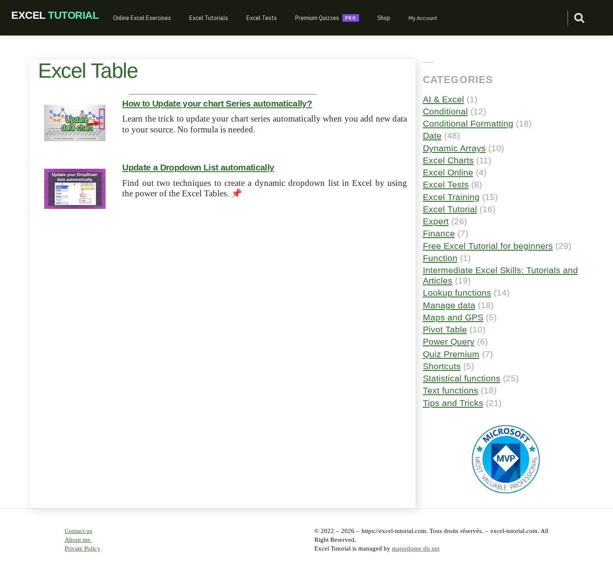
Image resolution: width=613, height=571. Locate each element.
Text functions (450, 390)
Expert (436, 221)
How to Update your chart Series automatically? (217, 103)
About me (78, 539)
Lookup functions (457, 292)
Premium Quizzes (317, 18)
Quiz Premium (451, 354)
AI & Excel (443, 99)
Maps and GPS (453, 317)
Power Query (449, 341)
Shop (383, 18)
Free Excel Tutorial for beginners (488, 246)
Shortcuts (442, 366)
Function (440, 258)
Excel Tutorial (450, 209)
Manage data (449, 305)
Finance (439, 233)
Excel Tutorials (208, 18)
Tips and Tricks (453, 403)
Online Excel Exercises (142, 18)
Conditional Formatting (468, 123)
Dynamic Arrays (454, 148)
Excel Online (448, 172)
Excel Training (451, 197)
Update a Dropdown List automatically (198, 167)
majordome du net (416, 548)
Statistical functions (461, 378)
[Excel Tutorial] (54, 15)
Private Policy (82, 548)
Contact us (78, 531)
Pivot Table (445, 329)
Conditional (445, 111)
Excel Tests (261, 18)
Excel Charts (448, 160)
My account (423, 18)
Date (432, 135)
